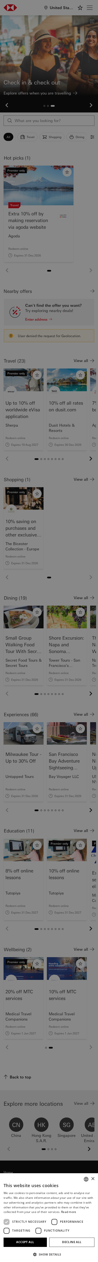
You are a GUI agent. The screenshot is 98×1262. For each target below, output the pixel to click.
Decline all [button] (71, 1242)
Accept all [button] (25, 1242)
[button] (49, 1254)
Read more (68, 1212)
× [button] (92, 1179)
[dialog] (49, 631)
